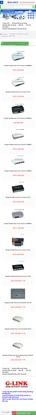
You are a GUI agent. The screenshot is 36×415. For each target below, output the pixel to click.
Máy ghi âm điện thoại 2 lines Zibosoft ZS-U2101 (18, 302)
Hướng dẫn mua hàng (19, 23)
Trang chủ (5, 23)
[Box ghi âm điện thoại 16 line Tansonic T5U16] (18, 267)
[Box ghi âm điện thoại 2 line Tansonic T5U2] (18, 83)
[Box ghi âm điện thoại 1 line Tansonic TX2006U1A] (18, 109)
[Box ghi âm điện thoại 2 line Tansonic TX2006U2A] (18, 56)
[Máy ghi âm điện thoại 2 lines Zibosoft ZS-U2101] (18, 293)
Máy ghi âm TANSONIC (8, 36)
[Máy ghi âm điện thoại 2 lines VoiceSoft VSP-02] (18, 320)
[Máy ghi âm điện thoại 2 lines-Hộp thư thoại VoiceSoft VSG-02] (18, 346)
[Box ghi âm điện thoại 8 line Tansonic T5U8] (18, 188)
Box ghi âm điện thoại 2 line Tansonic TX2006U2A (18, 65)
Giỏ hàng (5, 27)
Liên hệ (28, 25)
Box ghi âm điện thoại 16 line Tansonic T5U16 (18, 276)
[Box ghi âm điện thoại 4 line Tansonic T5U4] (18, 241)
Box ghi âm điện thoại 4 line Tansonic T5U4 (18, 250)
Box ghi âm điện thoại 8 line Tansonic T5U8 (18, 197)
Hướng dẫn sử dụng (9, 25)
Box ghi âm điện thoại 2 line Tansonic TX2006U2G (18, 223)
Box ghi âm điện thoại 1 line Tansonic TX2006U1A (18, 118)
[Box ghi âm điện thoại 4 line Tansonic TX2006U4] (18, 162)
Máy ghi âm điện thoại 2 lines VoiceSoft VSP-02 (18, 329)
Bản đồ (21, 25)
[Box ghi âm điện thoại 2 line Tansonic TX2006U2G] (18, 214)
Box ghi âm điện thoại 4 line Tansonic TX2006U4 (18, 171)
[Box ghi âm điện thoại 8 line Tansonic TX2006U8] (18, 135)
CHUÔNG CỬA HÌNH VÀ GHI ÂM (18, 34)
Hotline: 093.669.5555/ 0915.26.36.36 (14, 29)
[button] (1, 16)
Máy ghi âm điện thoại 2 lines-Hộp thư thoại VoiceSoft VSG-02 (18, 356)
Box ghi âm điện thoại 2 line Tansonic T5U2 (18, 92)
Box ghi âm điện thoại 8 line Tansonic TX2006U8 (18, 144)
